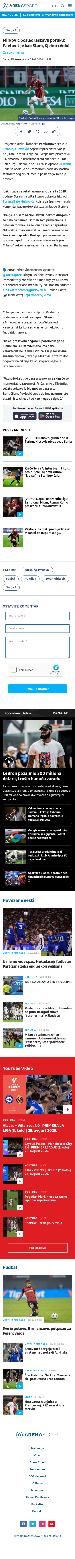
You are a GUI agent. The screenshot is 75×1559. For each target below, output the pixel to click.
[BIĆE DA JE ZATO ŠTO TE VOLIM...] (13, 985)
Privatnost (37, 1490)
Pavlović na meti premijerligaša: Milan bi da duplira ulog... (47, 531)
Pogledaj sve (60, 713)
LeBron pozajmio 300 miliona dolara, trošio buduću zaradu (32, 776)
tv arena (22, 1536)
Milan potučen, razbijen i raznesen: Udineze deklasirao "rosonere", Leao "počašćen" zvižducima (45, 1040)
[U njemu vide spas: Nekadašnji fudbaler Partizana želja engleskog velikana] (37, 932)
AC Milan (30, 579)
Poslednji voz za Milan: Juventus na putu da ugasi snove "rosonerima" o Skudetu (48, 1012)
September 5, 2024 (37, 295)
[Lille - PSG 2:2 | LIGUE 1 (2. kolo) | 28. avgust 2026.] (13, 1174)
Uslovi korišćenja (37, 1497)
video (37, 1455)
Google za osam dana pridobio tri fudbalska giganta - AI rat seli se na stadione (47, 834)
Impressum (37, 1469)
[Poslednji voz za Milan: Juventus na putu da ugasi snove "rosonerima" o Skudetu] (13, 1012)
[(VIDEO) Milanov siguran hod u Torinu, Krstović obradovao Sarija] (13, 446)
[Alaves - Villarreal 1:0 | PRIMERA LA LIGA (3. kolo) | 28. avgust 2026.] (37, 1094)
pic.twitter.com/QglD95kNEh (24, 290)
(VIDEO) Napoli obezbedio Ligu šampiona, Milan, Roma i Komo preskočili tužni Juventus (46, 502)
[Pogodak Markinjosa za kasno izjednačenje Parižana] (13, 1200)
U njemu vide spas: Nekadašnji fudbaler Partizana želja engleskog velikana (37, 964)
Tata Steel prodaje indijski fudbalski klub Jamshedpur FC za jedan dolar (48, 855)
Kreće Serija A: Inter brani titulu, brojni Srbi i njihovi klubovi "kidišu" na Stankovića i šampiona (47, 472)
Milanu (66, 164)
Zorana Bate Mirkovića (19, 202)
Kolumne (31, 977)
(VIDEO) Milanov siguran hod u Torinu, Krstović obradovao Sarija (48, 440)
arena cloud (38, 1462)
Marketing (37, 1504)
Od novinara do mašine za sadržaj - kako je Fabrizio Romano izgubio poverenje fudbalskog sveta (45, 814)
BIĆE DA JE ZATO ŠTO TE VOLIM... (48, 982)
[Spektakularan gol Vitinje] (13, 1227)
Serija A (11, 30)
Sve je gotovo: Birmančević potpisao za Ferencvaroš (37, 1331)
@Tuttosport (12, 275)
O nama (37, 1483)
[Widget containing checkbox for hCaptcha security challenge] (35, 670)
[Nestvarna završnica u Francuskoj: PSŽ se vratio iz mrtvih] (13, 1405)
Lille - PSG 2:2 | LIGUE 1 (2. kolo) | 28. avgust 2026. (48, 1172)
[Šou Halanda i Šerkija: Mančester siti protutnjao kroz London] (13, 1379)
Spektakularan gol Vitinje (43, 1223)
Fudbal (10, 579)
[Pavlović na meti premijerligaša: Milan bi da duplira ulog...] (13, 537)
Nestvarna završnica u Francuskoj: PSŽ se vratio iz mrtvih (44, 1405)
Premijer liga (34, 1370)
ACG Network (38, 1476)
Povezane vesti (16, 430)
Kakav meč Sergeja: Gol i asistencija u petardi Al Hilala (46, 1350)
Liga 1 (28, 1397)
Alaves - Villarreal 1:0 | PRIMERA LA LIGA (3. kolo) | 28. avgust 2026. (33, 1128)
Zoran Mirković (56, 579)
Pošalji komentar (37, 689)
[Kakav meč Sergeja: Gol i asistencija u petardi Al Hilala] (13, 1352)
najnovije (37, 1448)
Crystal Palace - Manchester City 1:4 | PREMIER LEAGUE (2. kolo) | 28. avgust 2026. (48, 1147)
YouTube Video (18, 1068)
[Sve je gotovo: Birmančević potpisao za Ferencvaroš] (37, 1299)
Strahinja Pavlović (16, 149)
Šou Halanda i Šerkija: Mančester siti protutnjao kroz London (48, 1377)
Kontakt (37, 1511)
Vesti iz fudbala (14, 953)
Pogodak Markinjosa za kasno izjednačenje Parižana (46, 1198)
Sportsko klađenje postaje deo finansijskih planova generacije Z (48, 876)
